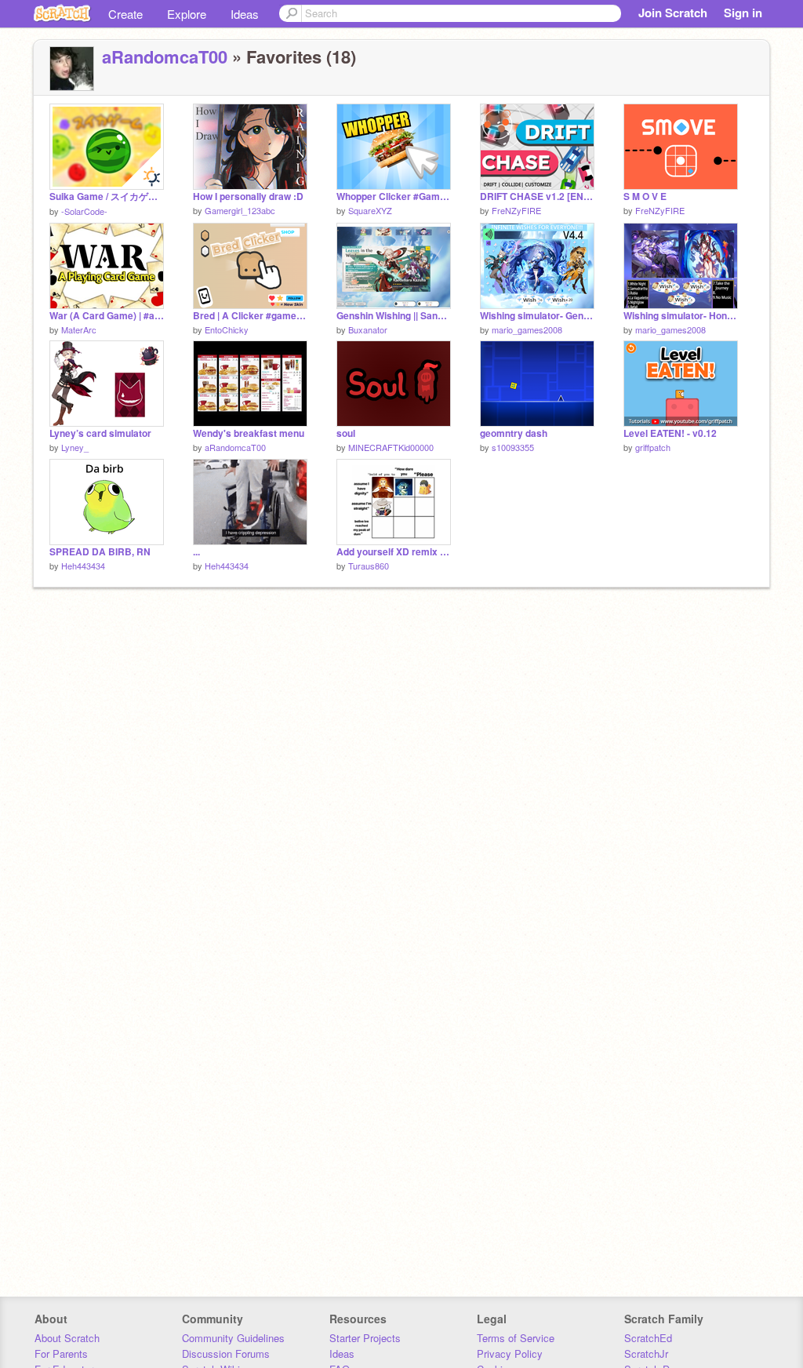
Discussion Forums (226, 1353)
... (196, 551)
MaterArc (78, 329)
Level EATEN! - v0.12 (670, 433)
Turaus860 (368, 565)
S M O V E (645, 196)
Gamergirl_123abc (240, 210)
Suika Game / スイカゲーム (106, 196)
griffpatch (652, 447)
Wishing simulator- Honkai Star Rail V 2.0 (680, 315)
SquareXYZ (370, 210)
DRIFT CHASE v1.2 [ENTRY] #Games (537, 196)
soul (345, 433)
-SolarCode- (84, 211)
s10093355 (513, 447)
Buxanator (367, 329)
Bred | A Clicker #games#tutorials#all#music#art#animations (250, 315)
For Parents (61, 1353)
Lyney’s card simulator (100, 433)
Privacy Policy (510, 1353)
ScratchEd (648, 1337)
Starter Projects (365, 1337)
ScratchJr (646, 1353)
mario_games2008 (527, 329)
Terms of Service (515, 1337)
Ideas (245, 13)
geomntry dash (513, 433)
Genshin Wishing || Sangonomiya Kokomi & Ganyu (393, 315)
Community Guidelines (233, 1337)
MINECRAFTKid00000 (391, 447)
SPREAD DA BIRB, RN (100, 551)
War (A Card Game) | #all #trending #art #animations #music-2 (106, 315)
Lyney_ (75, 447)
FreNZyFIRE (516, 210)
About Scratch (67, 1337)
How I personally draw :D (248, 196)
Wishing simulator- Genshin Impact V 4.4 (537, 315)
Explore (186, 13)
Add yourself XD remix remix (393, 551)
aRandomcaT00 (164, 56)
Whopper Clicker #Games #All (393, 196)
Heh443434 (83, 565)
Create (125, 13)
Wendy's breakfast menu (248, 433)
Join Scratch (672, 12)
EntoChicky (227, 329)
